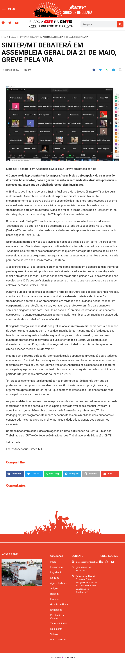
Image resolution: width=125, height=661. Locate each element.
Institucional (56, 567)
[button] (94, 70)
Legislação (56, 572)
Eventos (54, 599)
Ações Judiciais (58, 583)
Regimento (56, 629)
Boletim (54, 594)
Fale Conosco (58, 639)
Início (4, 37)
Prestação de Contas (57, 617)
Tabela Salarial (58, 623)
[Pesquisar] (120, 24)
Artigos (54, 588)
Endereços (56, 610)
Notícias (12, 37)
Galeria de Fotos (59, 604)
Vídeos (54, 634)
